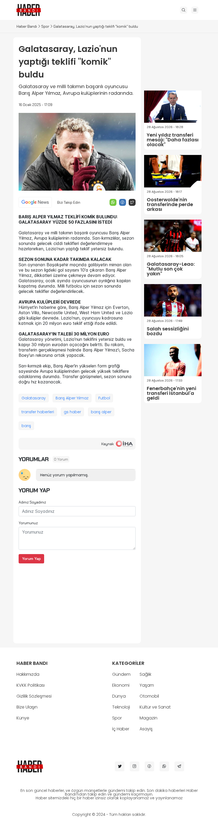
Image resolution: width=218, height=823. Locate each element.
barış (26, 425)
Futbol (104, 398)
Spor (45, 26)
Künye (22, 718)
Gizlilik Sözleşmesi (34, 696)
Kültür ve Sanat (155, 707)
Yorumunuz (28, 523)
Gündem (121, 674)
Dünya (119, 696)
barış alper (101, 412)
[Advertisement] (77, 600)
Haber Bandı (26, 26)
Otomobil (149, 696)
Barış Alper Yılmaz (72, 398)
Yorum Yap (31, 558)
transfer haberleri (38, 412)
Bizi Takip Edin (68, 202)
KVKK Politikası (30, 685)
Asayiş (146, 729)
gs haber (72, 412)
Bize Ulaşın (26, 707)
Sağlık (145, 674)
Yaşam (147, 685)
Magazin (148, 718)
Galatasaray (34, 398)
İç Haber (120, 729)
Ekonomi (120, 685)
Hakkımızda (27, 674)
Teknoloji (121, 707)
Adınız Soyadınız (32, 502)
